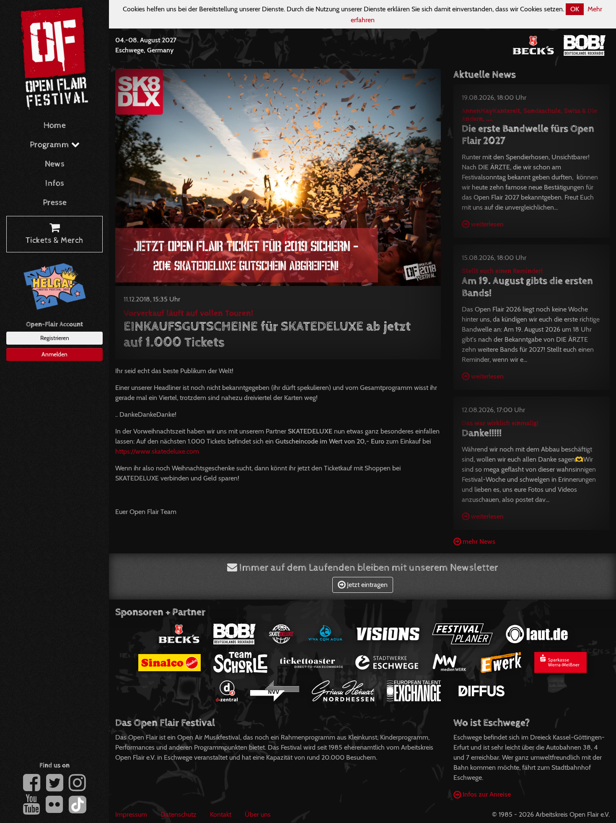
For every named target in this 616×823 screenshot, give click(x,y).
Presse (55, 203)
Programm (50, 145)
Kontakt (220, 814)
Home (55, 125)
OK (574, 9)
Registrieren (54, 338)
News (55, 164)
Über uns (258, 814)
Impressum (131, 814)
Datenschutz (178, 814)
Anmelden (54, 354)
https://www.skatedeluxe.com (157, 451)
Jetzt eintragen (366, 585)
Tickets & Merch (54, 240)
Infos (54, 183)
